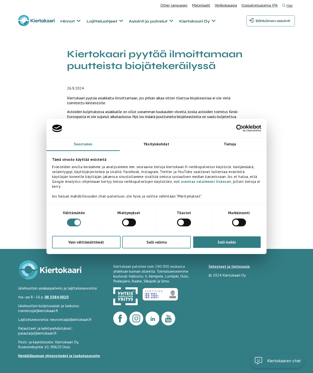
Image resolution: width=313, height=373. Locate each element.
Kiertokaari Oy (194, 21)
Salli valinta (156, 242)
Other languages (174, 5)
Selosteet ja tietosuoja (229, 266)
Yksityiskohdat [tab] (156, 144)
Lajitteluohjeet (102, 21)
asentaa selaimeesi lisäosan (206, 181)
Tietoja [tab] (230, 144)
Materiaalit (201, 5)
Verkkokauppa (226, 5)
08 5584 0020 (56, 296)
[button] (277, 360)
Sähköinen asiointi (273, 21)
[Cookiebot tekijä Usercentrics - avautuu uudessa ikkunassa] (239, 128)
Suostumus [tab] (83, 144)
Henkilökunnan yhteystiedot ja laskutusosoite (59, 355)
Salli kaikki (227, 242)
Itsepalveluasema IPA (259, 5)
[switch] (129, 222)
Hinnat (67, 21)
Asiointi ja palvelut (148, 21)
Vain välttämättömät (86, 242)
